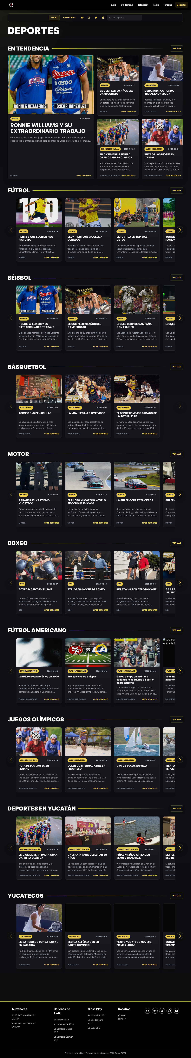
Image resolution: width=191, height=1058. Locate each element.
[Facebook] (147, 1011)
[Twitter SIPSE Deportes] (96, 17)
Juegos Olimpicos (153, 175)
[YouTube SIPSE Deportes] (82, 17)
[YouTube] (176, 1011)
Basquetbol (25, 434)
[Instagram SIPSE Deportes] (89, 17)
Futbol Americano (28, 699)
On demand (127, 4)
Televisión (143, 4)
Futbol (22, 257)
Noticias (168, 4)
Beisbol (14, 175)
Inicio (113, 4)
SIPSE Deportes (83, 175)
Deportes (182, 4)
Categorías (69, 18)
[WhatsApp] (169, 1011)
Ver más (176, 48)
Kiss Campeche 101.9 (64, 1024)
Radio (156, 4)
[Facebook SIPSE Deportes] (103, 17)
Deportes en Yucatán (110, 175)
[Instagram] (155, 1011)
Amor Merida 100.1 (97, 1015)
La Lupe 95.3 (94, 1028)
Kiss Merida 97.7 (61, 1019)
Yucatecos (149, 111)
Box (20, 610)
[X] (162, 1011)
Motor (22, 523)
